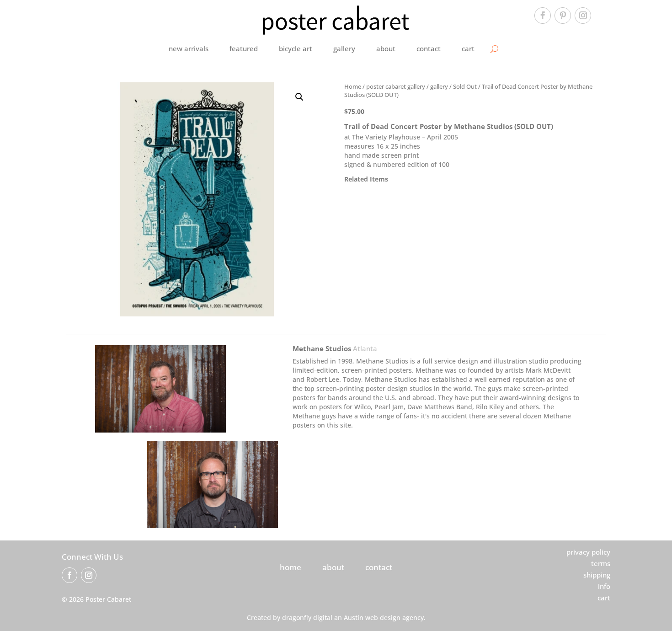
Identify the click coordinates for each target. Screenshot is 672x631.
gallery (344, 48)
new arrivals (188, 48)
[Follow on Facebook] (542, 15)
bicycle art (295, 48)
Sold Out (465, 86)
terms (600, 563)
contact (428, 48)
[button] (299, 97)
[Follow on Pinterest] (563, 15)
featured (243, 48)
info (604, 586)
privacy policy (588, 551)
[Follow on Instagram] (583, 15)
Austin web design (372, 617)
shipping (596, 574)
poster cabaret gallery (395, 86)
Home (352, 86)
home (290, 567)
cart (468, 48)
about (385, 48)
